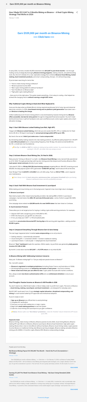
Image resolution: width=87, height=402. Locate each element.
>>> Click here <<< (43, 36)
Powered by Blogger (43, 397)
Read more (74, 367)
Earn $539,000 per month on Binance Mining (30, 4)
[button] (77, 12)
